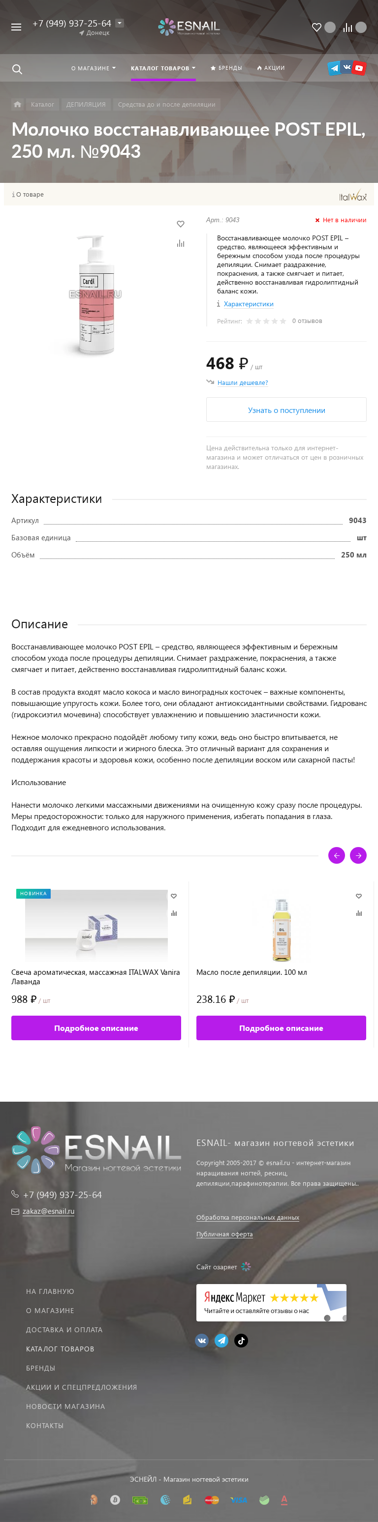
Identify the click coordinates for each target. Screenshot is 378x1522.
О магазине (50, 1310)
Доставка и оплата (64, 1329)
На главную (50, 1291)
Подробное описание (96, 1028)
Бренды (41, 1368)
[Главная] (17, 104)
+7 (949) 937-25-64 (71, 23)
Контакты (45, 1425)
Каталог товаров (60, 1348)
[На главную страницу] (189, 26)
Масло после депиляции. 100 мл (251, 972)
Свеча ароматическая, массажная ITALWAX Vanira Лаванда (95, 976)
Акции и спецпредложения (81, 1387)
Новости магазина (65, 1406)
